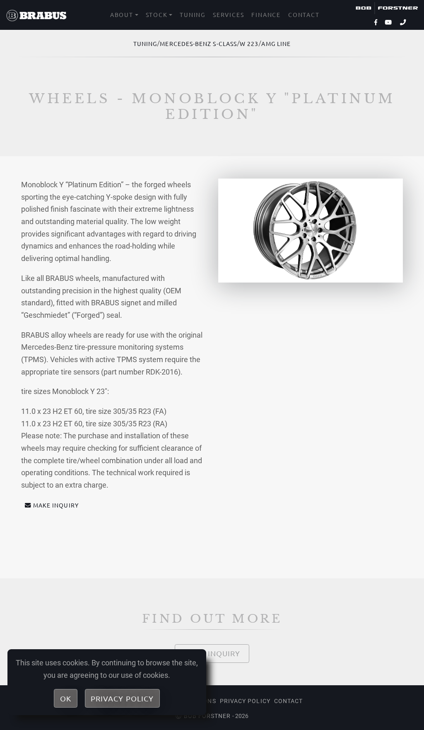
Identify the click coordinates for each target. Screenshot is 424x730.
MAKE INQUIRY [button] (56, 505)
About (121, 14)
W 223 (249, 43)
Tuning (192, 14)
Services (228, 14)
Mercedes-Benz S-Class (198, 43)
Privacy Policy (245, 701)
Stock (157, 14)
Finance (266, 14)
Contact (304, 14)
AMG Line (276, 43)
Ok (65, 698)
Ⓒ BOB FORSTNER (203, 716)
